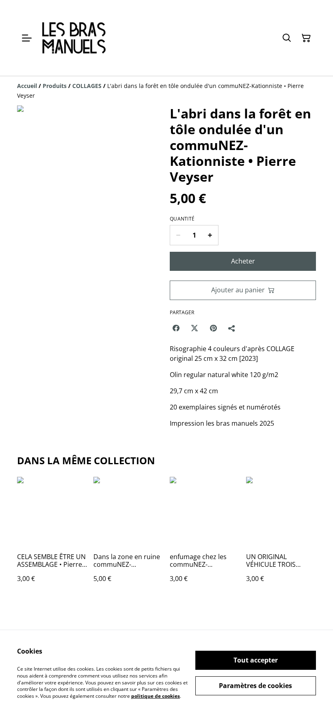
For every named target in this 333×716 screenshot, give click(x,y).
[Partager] (232, 328)
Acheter (243, 261)
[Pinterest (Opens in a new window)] (213, 328)
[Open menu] (27, 38)
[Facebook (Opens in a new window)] (176, 328)
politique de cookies (155, 695)
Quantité (182, 219)
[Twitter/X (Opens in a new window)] (194, 328)
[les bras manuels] (74, 38)
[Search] (286, 38)
